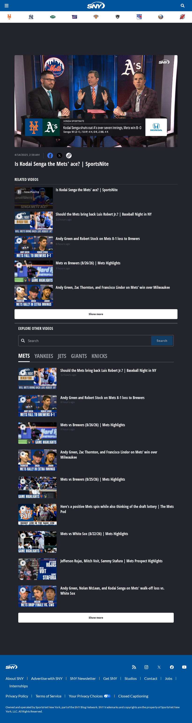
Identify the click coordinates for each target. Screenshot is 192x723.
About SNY (15, 678)
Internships (18, 686)
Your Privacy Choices (86, 696)
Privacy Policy (17, 696)
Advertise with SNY (47, 678)
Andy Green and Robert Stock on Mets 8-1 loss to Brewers (102, 397)
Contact (150, 678)
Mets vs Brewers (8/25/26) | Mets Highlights (92, 479)
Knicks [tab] (99, 356)
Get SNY (110, 678)
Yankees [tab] (43, 356)
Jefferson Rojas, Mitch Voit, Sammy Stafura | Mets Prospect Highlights (111, 560)
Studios (131, 678)
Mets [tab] (24, 355)
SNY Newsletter (83, 678)
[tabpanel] (96, 495)
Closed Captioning (133, 696)
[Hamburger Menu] (6, 5)
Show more (96, 314)
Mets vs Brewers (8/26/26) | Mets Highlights (92, 424)
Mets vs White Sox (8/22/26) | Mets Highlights (94, 533)
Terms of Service (48, 696)
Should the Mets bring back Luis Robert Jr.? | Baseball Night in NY (108, 370)
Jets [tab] (62, 356)
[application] (96, 101)
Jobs (168, 678)
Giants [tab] (79, 356)
